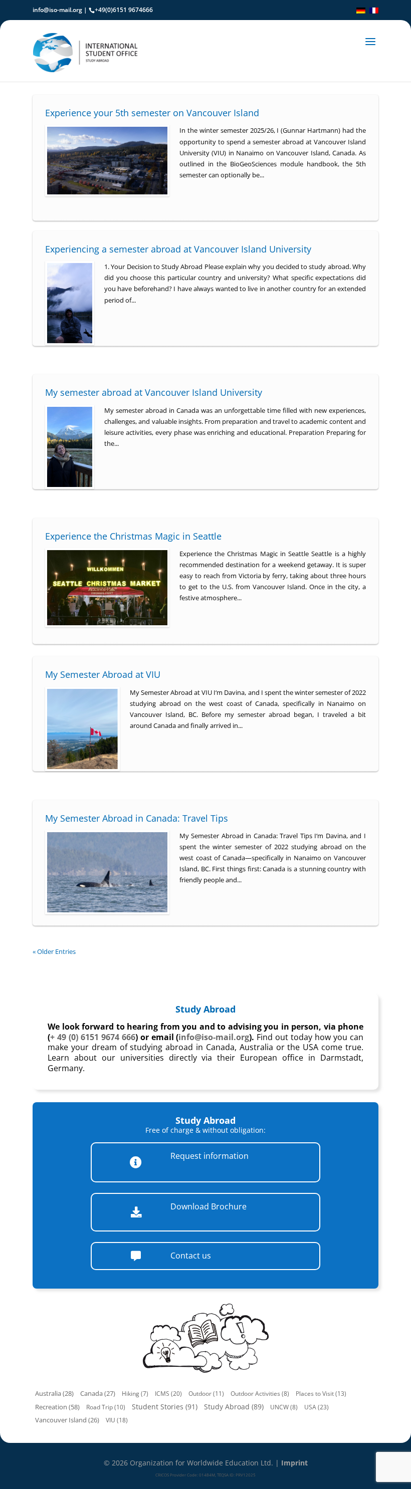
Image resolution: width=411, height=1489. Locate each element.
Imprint (294, 1462)
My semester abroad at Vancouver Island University (153, 392)
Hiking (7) (135, 1393)
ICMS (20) (168, 1393)
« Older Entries (54, 951)
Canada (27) (97, 1393)
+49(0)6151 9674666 (124, 10)
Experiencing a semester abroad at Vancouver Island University (178, 249)
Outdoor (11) (206, 1393)
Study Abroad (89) (234, 1406)
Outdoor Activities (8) (260, 1393)
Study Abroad (205, 1009)
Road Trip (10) (105, 1407)
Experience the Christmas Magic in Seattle (133, 536)
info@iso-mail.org (57, 10)
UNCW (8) (284, 1407)
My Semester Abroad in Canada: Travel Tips (136, 818)
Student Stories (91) (164, 1406)
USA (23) (316, 1407)
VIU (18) (117, 1420)
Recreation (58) (57, 1406)
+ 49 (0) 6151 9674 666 (92, 1037)
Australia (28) (54, 1393)
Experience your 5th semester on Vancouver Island (152, 113)
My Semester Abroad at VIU (102, 674)
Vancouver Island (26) (67, 1420)
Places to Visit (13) (321, 1393)
